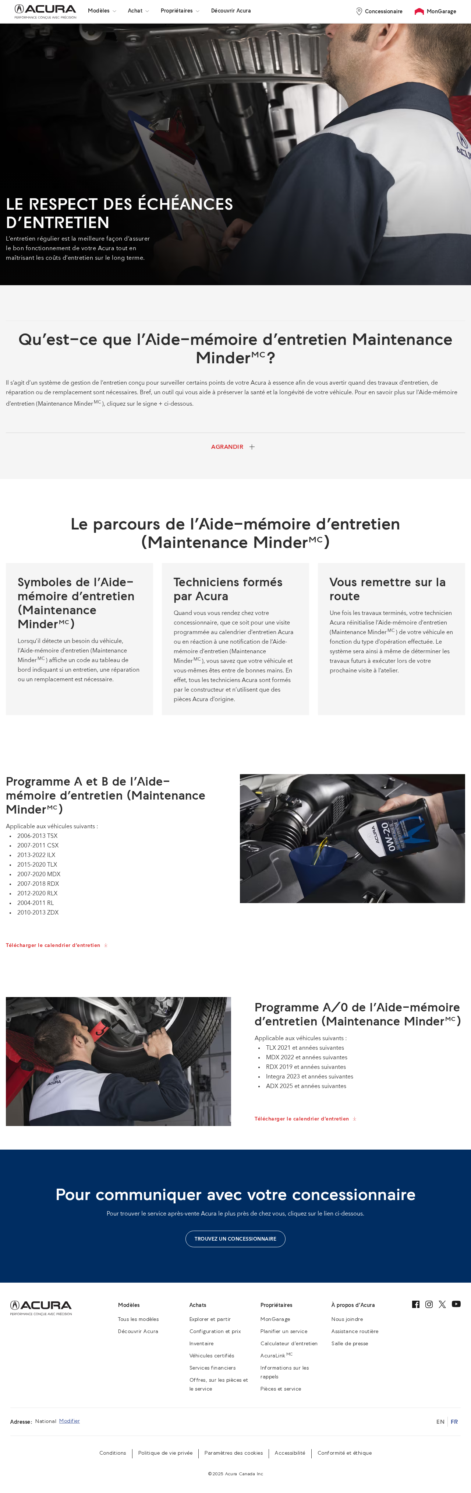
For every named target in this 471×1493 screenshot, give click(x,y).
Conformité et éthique (345, 1453)
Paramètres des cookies (234, 1453)
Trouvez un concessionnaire (235, 1239)
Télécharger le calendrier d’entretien (53, 945)
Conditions (112, 1453)
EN (440, 1421)
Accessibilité (290, 1453)
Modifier (69, 1421)
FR (454, 1421)
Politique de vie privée (165, 1453)
